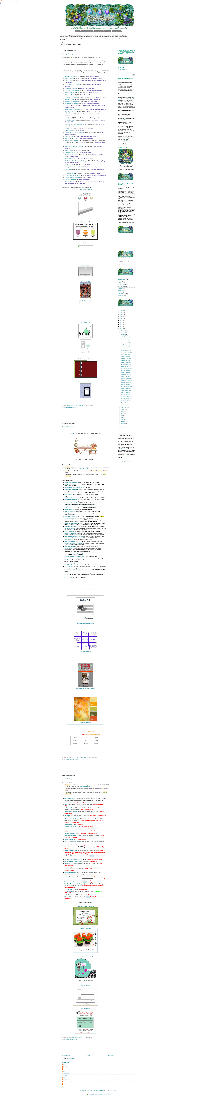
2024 (121, 314)
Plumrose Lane (122, 437)
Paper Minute (85, 265)
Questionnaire (107, 31)
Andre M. (65, 1066)
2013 (121, 430)
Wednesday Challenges (126, 348)
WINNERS (120, 295)
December (123, 330)
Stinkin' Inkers (69, 159)
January (123, 423)
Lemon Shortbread (70, 120)
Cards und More (69, 78)
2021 (121, 320)
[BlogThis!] (87, 405)
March (122, 419)
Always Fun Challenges (70, 482)
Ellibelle (65, 1075)
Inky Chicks (68, 118)
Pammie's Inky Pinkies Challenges (73, 543)
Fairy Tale (67, 105)
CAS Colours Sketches (85, 190)
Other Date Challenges (126, 352)
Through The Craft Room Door (73, 167)
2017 (121, 328)
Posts (121, 261)
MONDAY (75, 759)
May (122, 415)
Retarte (67, 138)
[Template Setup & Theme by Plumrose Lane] (98, 1094)
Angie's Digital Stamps (70, 811)
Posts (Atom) (71, 1058)
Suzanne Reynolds (67, 1081)
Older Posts (111, 1055)
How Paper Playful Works (86, 31)
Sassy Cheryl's (69, 150)
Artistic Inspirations (69, 484)
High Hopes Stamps (70, 112)
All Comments (123, 264)
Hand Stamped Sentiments (72, 109)
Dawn (64, 1071)
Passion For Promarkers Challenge (74, 132)
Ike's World (68, 114)
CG (64, 1069)
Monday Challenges (68, 427)
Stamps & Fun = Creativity (71, 558)
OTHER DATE (121, 284)
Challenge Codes (98, 31)
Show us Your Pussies (71, 155)
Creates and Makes (70, 93)
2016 (121, 426)
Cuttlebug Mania (69, 95)
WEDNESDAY (121, 293)
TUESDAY (75, 407)
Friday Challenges (125, 344)
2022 (121, 318)
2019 (121, 324)
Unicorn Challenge (70, 182)
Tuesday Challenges (68, 54)
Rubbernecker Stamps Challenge (74, 146)
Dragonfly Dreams (69, 830)
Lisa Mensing (66, 1079)
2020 (121, 322)
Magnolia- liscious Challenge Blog (74, 124)
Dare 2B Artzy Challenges (71, 828)
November (123, 332)
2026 (121, 310)
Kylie (64, 1077)
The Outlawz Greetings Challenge (73, 564)
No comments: (79, 405)
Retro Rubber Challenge (71, 140)
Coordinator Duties (117, 31)
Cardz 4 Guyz (68, 80)
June (122, 413)
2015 (121, 428)
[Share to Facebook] (90, 405)
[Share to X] (89, 405)
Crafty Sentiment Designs (72, 90)
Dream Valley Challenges (70, 516)
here (119, 112)
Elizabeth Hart (66, 1073)
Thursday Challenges (126, 346)
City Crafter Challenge (71, 88)
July (122, 411)
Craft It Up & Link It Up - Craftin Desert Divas (76, 506)
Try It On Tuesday (70, 173)
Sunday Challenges (68, 779)
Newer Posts (66, 1055)
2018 (121, 326)
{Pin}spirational (69, 136)
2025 (121, 312)
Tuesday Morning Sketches (72, 177)
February (123, 421)
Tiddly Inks (68, 169)
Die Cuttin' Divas (69, 99)
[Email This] (86, 405)
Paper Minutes (69, 130)
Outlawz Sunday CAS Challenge (73, 861)
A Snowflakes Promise (71, 76)
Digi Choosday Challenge (72, 101)
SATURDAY (121, 286)
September (124, 407)
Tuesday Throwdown (70, 179)
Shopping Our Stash (70, 152)
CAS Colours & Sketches (72, 84)
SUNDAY (75, 1039)
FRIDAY (120, 281)
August (123, 409)
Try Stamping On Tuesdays (72, 175)
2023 (121, 316)
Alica (64, 1064)
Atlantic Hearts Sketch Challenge (85, 623)
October (123, 334)
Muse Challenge (68, 539)
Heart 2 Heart (67, 519)
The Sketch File (69, 165)
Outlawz (67, 128)
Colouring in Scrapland (85, 651)
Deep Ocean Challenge (71, 97)
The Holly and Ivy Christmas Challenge (76, 161)
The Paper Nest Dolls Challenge (72, 569)
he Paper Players (69, 889)
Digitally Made (68, 513)
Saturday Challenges (126, 342)
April (122, 417)
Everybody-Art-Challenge (72, 103)
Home (77, 31)
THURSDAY (121, 290)
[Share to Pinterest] (92, 405)
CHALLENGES (69, 407)
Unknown (65, 1084)
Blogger (114, 1090)
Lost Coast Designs (69, 528)
